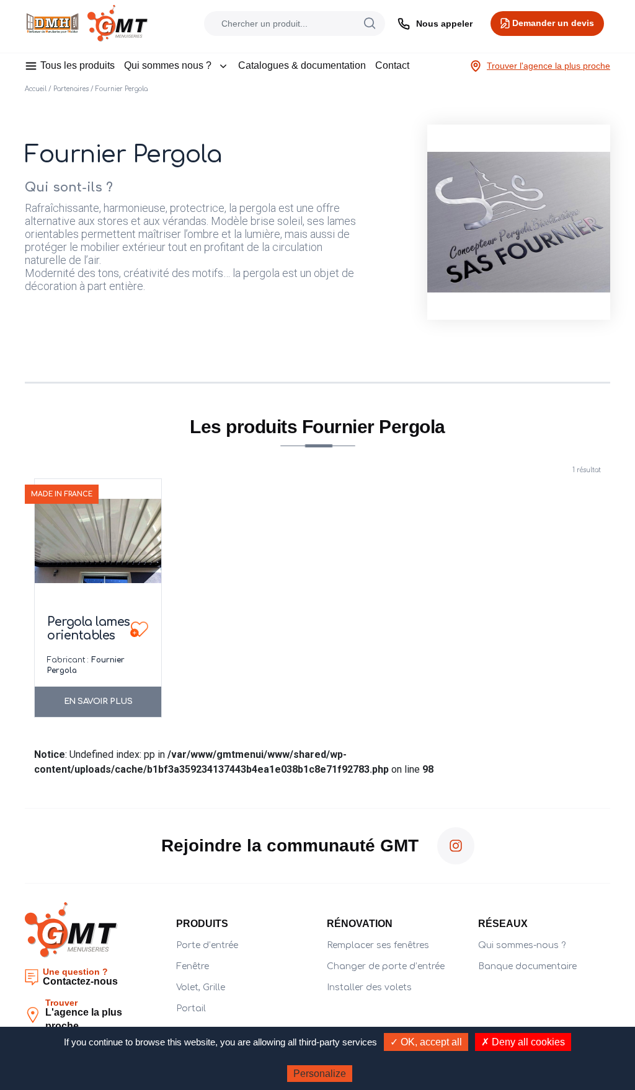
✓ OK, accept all (426, 1042)
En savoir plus (98, 701)
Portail (191, 1008)
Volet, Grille (200, 987)
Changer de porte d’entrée (386, 966)
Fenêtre (192, 966)
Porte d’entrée (207, 945)
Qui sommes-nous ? (522, 945)
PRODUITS (202, 923)
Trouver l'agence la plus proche (548, 66)
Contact (392, 65)
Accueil (36, 89)
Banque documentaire (527, 966)
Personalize (319, 1073)
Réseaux (503, 923)
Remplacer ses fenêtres (378, 945)
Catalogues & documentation (302, 65)
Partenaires (71, 89)
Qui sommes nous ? (167, 65)
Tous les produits (77, 65)
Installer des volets (369, 987)
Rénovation (360, 923)
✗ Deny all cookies (523, 1042)
